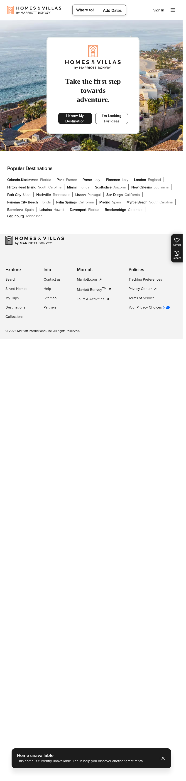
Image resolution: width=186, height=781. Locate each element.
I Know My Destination (75, 119)
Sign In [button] (158, 10)
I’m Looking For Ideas (112, 119)
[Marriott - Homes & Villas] (34, 240)
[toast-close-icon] (163, 758)
